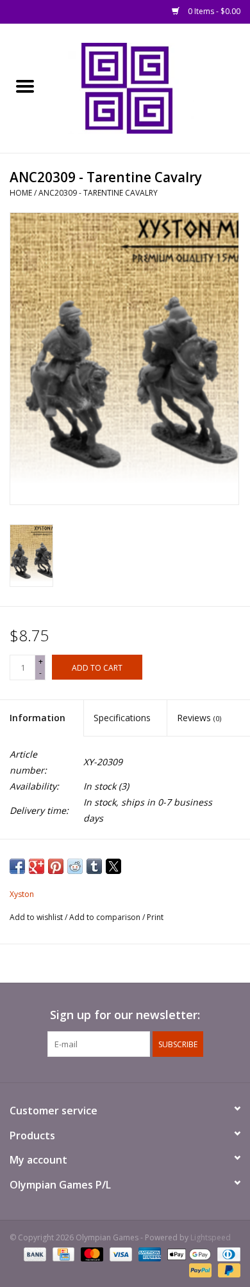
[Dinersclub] (226, 1253)
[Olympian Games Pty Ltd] (150, 87)
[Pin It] (55, 866)
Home (21, 192)
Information (37, 718)
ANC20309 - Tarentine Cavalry (98, 192)
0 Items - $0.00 (213, 11)
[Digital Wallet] (187, 1253)
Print (155, 917)
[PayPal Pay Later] (226, 1269)
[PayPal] (199, 1269)
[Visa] (119, 1253)
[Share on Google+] (36, 866)
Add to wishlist (37, 917)
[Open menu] (25, 85)
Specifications (122, 718)
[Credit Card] (62, 1253)
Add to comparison (105, 917)
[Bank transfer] (33, 1253)
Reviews (199, 718)
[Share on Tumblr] (94, 866)
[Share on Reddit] (75, 866)
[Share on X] (113, 866)
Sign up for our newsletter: (125, 1015)
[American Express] (148, 1253)
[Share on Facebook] (17, 866)
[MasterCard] (90, 1253)
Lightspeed (210, 1237)
